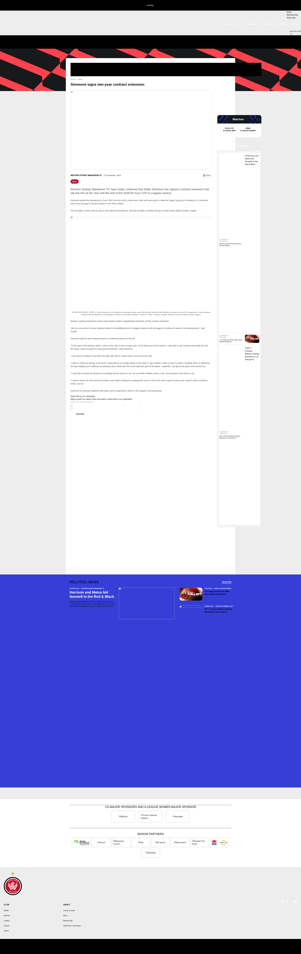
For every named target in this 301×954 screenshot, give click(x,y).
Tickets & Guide (69, 910)
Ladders (7, 921)
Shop (65, 915)
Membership (68, 921)
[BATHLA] (123, 816)
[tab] (229, 129)
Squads (6, 926)
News (80, 79)
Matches (7, 915)
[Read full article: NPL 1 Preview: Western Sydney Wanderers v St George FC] (252, 435)
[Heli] (140, 842)
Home (73, 79)
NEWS (228, 24)
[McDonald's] (180, 842)
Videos (6, 931)
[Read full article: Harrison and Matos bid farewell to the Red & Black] (252, 242)
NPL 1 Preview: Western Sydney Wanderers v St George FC (218, 610)
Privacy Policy (90, 405)
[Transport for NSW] (219, 842)
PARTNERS (252, 24)
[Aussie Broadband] (81, 842)
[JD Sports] (160, 842)
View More (226, 582)
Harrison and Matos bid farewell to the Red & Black (92, 594)
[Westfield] (150, 852)
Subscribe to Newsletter (72, 926)
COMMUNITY (281, 24)
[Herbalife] (177, 816)
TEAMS (239, 24)
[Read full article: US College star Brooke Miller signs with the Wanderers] (252, 339)
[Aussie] (101, 842)
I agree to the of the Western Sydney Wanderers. (98, 405)
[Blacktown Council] (121, 842)
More (294, 24)
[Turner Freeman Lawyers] (150, 816)
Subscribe (80, 414)
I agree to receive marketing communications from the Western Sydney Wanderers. (107, 408)
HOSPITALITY (267, 24)
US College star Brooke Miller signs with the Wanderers (217, 592)
